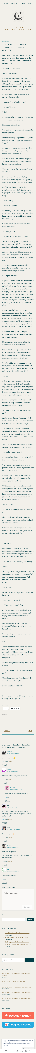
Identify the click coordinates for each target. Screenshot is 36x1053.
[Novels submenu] (16, 3)
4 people (10, 761)
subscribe (29, 960)
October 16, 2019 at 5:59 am (13, 829)
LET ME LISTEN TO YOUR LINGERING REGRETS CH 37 (16, 993)
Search (30, 919)
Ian (8, 869)
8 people (10, 819)
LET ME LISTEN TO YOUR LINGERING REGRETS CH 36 (16, 998)
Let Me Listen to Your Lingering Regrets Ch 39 (13, 981)
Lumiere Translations (18, 28)
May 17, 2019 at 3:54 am (12, 771)
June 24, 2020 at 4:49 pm (13, 847)
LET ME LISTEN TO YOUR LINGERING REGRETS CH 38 (16, 987)
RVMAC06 (12, 787)
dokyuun (9, 769)
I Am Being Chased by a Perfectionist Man (17, 933)
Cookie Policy (6, 1045)
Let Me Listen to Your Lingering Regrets (16, 937)
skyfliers (9, 845)
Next (30, 731)
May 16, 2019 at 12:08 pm (13, 753)
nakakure (9, 751)
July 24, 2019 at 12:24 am (12, 807)
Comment (27, 907)
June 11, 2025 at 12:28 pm (13, 871)
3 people (10, 779)
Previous (7, 731)
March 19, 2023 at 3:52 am (16, 789)
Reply (4, 765)
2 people (10, 837)
